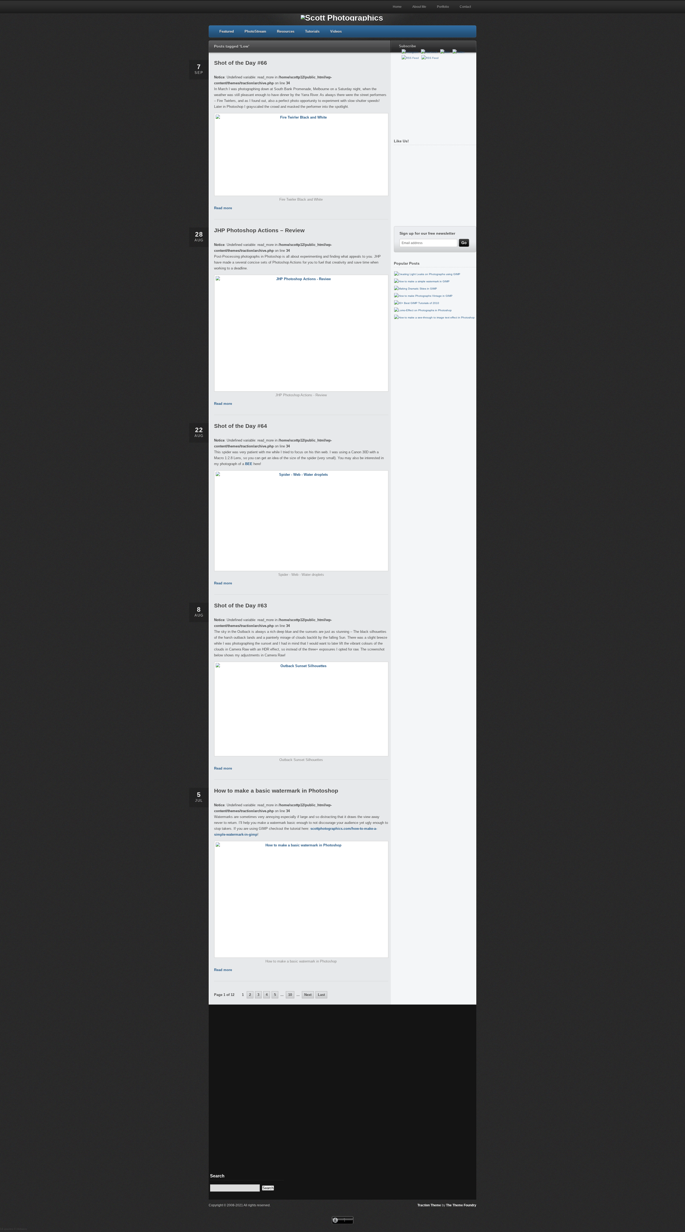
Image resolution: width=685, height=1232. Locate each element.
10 (290, 995)
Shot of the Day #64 (240, 426)
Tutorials (312, 31)
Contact (465, 7)
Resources (285, 31)
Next (307, 995)
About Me (419, 7)
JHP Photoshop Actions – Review (259, 230)
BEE (248, 464)
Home (397, 7)
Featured (226, 31)
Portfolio (443, 7)
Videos (336, 31)
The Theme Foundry (461, 1205)
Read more (223, 208)
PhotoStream (255, 31)
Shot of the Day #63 (240, 605)
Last (321, 995)
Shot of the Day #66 (240, 63)
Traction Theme (429, 1205)
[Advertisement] (434, 97)
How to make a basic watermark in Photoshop (276, 791)
